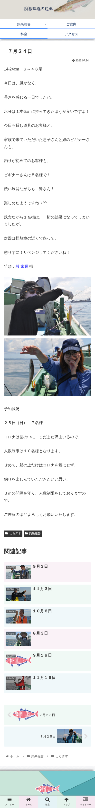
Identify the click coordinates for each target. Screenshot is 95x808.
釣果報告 (35, 533)
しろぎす (15, 533)
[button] (85, 555)
